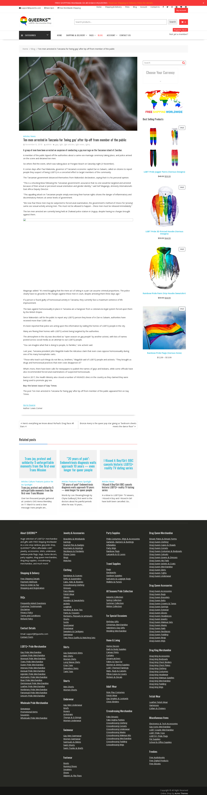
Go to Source (29, 405)
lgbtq (87, 144)
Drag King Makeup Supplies (161, 677)
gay (56, 144)
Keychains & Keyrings (73, 548)
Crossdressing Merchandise (118, 738)
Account (143, 7)
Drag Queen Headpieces (160, 616)
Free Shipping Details (30, 578)
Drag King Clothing (157, 668)
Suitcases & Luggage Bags (118, 578)
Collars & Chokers (157, 708)
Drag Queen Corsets (158, 548)
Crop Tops (68, 665)
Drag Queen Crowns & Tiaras (162, 603)
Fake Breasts (112, 716)
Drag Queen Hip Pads (159, 560)
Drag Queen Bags (157, 594)
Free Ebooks (155, 763)
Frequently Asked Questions (33, 603)
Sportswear (68, 625)
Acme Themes (181, 793)
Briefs (66, 708)
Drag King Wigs (156, 687)
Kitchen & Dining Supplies (118, 664)
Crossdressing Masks (116, 732)
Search (173, 21)
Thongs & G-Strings (72, 717)
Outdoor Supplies (114, 575)
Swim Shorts (69, 745)
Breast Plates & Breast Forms (163, 538)
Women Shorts (70, 689)
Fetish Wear (68, 594)
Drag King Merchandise (160, 680)
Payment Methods (28, 581)
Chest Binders (112, 701)
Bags (108, 569)
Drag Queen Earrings (158, 606)
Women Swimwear (72, 738)
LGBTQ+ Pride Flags (158, 736)
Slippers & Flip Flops (72, 775)
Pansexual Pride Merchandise (33, 692)
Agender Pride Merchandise (32, 674)
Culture (31, 481)
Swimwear (68, 634)
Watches (67, 560)
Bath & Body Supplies (116, 649)
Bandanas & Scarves (72, 575)
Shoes (66, 772)
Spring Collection (114, 600)
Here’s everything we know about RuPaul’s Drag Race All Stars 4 (47, 425)
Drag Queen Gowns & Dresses (163, 557)
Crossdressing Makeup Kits (118, 735)
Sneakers (67, 769)
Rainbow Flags (113, 551)
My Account (181, 10)
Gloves (66, 597)
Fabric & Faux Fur (114, 661)
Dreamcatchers (113, 658)
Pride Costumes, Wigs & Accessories (123, 538)
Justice (47, 481)
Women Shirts (69, 659)
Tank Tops (68, 671)
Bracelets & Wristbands (74, 538)
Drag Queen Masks (158, 625)
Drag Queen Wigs (157, 640)
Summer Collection (115, 603)
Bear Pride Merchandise (31, 680)
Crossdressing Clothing (73, 585)
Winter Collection (114, 606)
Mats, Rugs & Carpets (116, 671)
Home (99, 7)
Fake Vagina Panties (115, 719)
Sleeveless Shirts (70, 668)
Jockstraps (68, 714)
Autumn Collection (114, 597)
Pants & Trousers (71, 612)
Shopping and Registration (32, 588)
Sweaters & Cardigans (73, 631)
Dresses (67, 588)
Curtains (110, 655)
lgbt (61, 144)
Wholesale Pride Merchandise (33, 718)
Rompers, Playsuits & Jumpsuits (77, 616)
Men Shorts (68, 686)
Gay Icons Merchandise (160, 726)
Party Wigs (111, 548)
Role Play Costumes (115, 692)
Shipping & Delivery (113, 7)
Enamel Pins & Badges (73, 545)
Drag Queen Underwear (160, 576)
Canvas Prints (112, 652)
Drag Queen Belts (157, 600)
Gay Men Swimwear (72, 735)
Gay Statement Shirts (73, 652)
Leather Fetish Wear (158, 702)
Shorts (66, 619)
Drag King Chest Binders (160, 662)
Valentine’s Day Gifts (115, 627)
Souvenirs (24, 715)
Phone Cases (69, 554)
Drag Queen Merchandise (161, 566)
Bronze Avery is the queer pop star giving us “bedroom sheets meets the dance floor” (108, 425)
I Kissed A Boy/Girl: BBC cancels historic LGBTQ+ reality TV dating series (118, 464)
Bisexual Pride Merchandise (32, 658)
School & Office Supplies (160, 742)
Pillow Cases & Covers (116, 674)
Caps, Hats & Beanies (73, 581)
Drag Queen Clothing (158, 542)
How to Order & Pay (29, 585)
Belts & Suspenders (72, 578)
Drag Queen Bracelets (159, 597)
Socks (66, 622)
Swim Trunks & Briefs (73, 748)
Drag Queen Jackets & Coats (162, 563)
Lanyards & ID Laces (115, 554)
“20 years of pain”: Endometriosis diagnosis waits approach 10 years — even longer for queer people (78, 464)
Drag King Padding (157, 683)
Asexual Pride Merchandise (32, 671)
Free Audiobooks (157, 757)
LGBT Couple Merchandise (161, 729)
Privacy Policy (26, 612)
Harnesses (154, 705)
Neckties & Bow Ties (73, 609)
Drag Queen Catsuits (158, 554)
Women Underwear (72, 720)
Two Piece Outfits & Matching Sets (79, 637)
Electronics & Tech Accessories (163, 723)
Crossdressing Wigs (115, 744)
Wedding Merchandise (116, 630)
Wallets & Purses (114, 581)
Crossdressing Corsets (116, 726)
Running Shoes (70, 766)
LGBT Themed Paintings (117, 667)
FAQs (127, 7)
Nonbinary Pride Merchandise (33, 689)
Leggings (67, 606)
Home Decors (112, 646)
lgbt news (80, 144)
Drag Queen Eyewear (159, 609)
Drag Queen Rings (157, 637)
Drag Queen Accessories (160, 591)
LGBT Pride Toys (157, 733)
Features (39, 481)
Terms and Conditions (30, 615)
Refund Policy (26, 618)
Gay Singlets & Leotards (117, 698)
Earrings (67, 542)
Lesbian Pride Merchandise (32, 655)
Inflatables (111, 545)
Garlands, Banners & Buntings (120, 542)
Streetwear (68, 628)
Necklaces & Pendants (73, 551)
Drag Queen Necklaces (159, 631)
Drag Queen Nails (157, 628)
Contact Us (155, 7)
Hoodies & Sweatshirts (73, 600)
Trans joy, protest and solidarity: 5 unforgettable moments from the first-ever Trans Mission (37, 464)
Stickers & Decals (114, 677)
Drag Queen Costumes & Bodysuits (165, 551)
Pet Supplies (154, 739)
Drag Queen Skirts (157, 569)
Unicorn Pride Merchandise (32, 695)
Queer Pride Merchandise (32, 664)
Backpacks (111, 572)
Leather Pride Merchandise (32, 686)
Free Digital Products (158, 760)
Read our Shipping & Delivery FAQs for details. (130, 2)
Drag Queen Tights (158, 573)
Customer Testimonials (31, 606)
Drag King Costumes (158, 671)
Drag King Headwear (158, 674)
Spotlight (28, 484)
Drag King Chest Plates (159, 665)
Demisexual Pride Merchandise (34, 683)
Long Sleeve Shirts (71, 662)
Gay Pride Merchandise (30, 652)
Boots (66, 763)
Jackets (66, 603)
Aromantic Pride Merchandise (33, 677)
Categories (30, 35)
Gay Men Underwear (72, 705)
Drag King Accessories (159, 656)
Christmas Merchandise (117, 624)
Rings (65, 557)
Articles (26, 136)
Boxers (66, 711)
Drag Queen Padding (158, 634)
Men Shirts (68, 656)
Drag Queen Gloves (158, 612)
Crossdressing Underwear (118, 729)
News (33, 136)
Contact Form (26, 637)
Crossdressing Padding (116, 741)
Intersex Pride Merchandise (32, 667)
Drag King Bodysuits (158, 659)
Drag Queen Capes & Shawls (162, 545)
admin (49, 144)
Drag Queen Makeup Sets (161, 622)
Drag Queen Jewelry (158, 619)
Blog (135, 7)
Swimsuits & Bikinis (72, 742)
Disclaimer (25, 609)
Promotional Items (29, 711)
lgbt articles (69, 144)
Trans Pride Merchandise (31, 661)
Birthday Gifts (112, 621)
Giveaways (25, 708)
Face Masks (68, 591)
